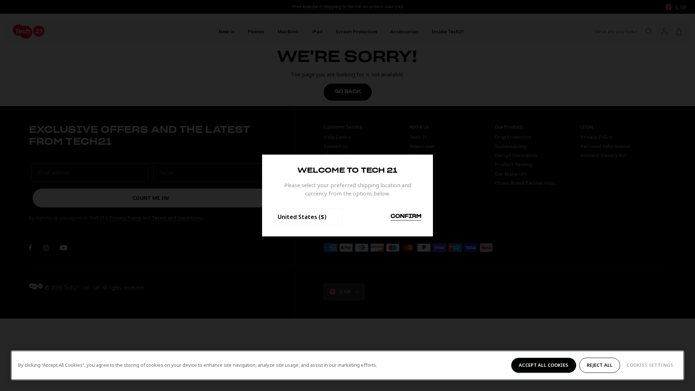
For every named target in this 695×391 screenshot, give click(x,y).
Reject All (599, 365)
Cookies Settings (650, 365)
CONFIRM (406, 216)
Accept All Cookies (543, 365)
